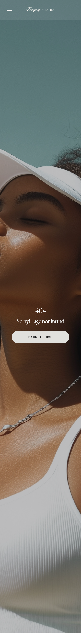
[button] (9, 9)
